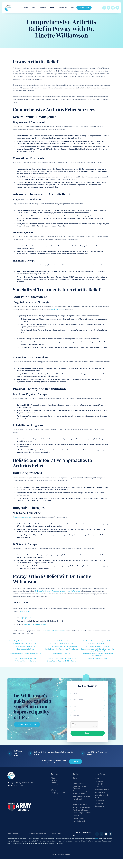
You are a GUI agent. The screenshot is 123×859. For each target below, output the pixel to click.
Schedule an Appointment (27, 724)
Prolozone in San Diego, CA (97, 644)
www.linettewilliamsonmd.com (34, 624)
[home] (8, 8)
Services (43, 8)
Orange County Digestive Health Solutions (61, 661)
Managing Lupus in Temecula (97, 658)
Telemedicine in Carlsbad (25, 649)
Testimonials (62, 8)
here (96, 839)
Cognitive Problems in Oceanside (97, 646)
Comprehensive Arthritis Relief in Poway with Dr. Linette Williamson (97, 655)
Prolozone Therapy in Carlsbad (25, 661)
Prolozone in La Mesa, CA (61, 654)
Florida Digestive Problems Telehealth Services (25, 641)
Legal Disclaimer (13, 834)
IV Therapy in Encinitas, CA (25, 646)
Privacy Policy (56, 834)
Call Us (75, 762)
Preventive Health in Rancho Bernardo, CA (61, 658)
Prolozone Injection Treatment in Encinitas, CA (61, 646)
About (34, 8)
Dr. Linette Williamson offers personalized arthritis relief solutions (57, 591)
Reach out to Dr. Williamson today (53, 631)
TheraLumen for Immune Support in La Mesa (97, 641)
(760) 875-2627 (27, 618)
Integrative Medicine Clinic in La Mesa (25, 644)
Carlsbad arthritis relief (61, 641)
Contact (53, 783)
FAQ (72, 8)
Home (26, 8)
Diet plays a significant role (22, 517)
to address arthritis (57, 309)
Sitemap (54, 790)
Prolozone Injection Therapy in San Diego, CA (25, 654)
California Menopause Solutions (25, 658)
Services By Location (58, 785)
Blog (52, 8)
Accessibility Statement (37, 834)
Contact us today (24, 611)
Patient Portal (84, 8)
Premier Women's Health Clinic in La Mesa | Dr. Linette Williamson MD (97, 650)
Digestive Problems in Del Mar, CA (61, 644)
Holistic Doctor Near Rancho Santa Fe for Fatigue (61, 649)
